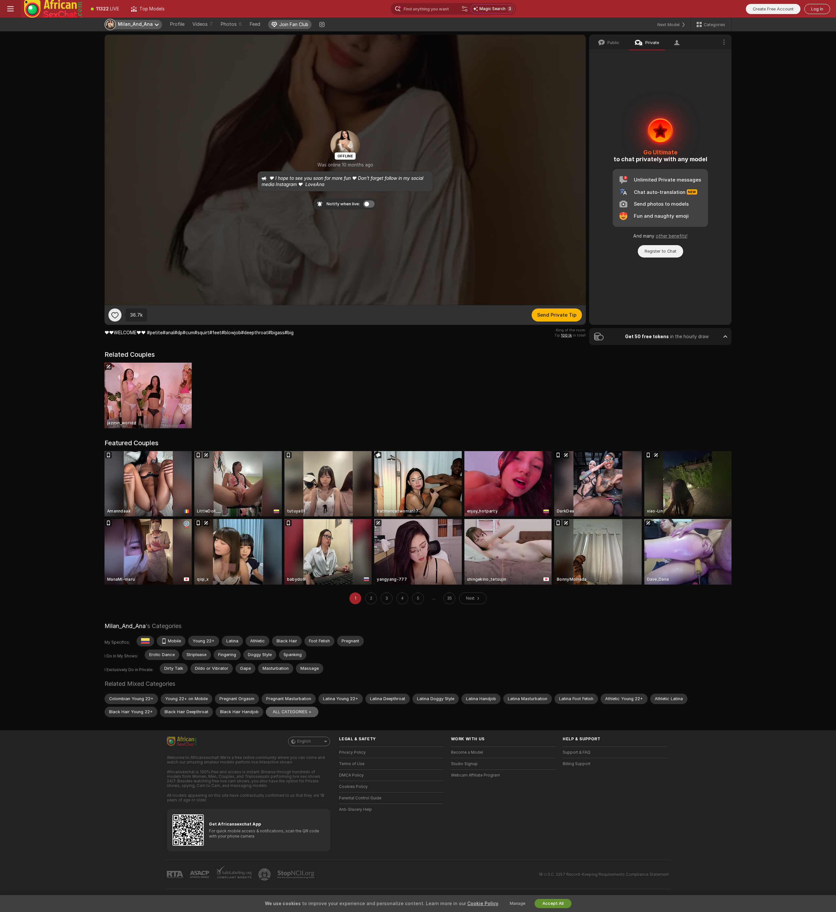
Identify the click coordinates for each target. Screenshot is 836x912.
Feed (254, 24)
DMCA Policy (351, 775)
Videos (202, 24)
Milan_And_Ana (125, 625)
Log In (817, 9)
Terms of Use (351, 764)
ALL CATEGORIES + (292, 711)
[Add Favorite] (114, 315)
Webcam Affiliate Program (475, 775)
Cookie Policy (482, 903)
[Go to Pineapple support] (265, 874)
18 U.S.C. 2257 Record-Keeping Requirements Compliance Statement (604, 874)
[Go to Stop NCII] (296, 874)
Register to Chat (660, 251)
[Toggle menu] (10, 9)
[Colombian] (145, 641)
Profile (177, 24)
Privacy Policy (352, 752)
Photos (231, 24)
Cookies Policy (353, 786)
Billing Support (576, 764)
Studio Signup (464, 764)
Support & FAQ (576, 752)
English (304, 741)
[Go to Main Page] (53, 9)
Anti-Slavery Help (355, 809)
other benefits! (671, 236)
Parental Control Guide (360, 798)
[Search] (464, 8)
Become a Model (467, 752)
